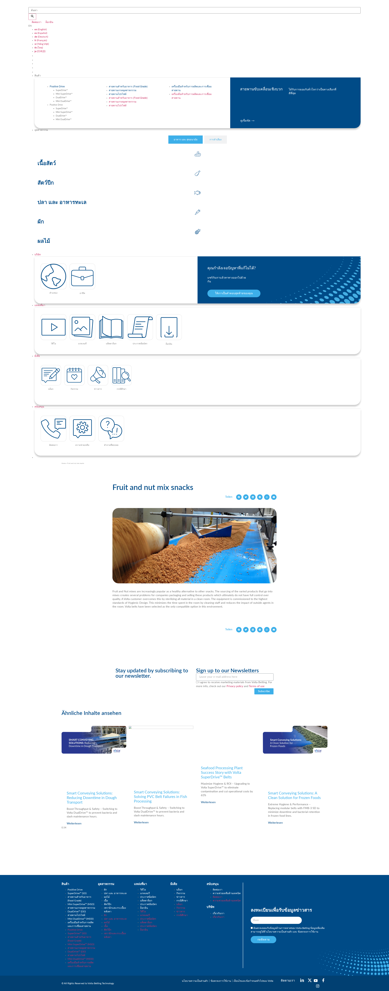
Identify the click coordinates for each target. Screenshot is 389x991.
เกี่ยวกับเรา (218, 913)
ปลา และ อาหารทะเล (115, 893)
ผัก (105, 889)
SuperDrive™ (62, 90)
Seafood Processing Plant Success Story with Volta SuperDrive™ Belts (222, 772)
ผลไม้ (107, 897)
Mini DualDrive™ (64, 101)
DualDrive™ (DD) (77, 911)
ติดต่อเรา (217, 889)
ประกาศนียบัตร (148, 897)
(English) (40, 29)
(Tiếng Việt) (41, 44)
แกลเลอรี (145, 893)
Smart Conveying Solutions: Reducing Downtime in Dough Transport (92, 797)
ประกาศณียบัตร (148, 904)
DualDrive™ (61, 98)
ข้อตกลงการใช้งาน (308, 932)
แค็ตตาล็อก (146, 900)
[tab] (185, 139)
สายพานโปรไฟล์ (117, 94)
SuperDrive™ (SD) (77, 893)
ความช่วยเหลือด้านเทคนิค (227, 893)
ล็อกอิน (144, 908)
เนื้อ (106, 900)
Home (64, 463)
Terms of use (257, 686)
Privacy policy (235, 686)
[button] (239, 497)
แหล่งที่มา (39, 305)
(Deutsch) (41, 37)
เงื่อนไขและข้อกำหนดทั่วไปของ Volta (253, 980)
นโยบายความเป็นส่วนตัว (279, 932)
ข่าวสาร (180, 897)
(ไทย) (38, 47)
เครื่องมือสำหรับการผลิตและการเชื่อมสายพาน (192, 88)
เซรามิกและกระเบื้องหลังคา (115, 910)
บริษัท (37, 254)
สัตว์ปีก (107, 904)
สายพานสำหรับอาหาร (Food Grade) (128, 86)
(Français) (40, 40)
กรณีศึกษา (182, 900)
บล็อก (179, 889)
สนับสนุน (39, 407)
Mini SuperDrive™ (64, 94)
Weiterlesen (74, 823)
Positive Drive (57, 86)
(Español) (40, 33)
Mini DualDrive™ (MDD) (80, 919)
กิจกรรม (180, 893)
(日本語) (39, 51)
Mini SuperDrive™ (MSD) (81, 904)
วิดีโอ (143, 889)
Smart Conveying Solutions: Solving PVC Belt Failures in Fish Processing (160, 796)
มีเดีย (37, 356)
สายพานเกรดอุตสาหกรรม (122, 90)
